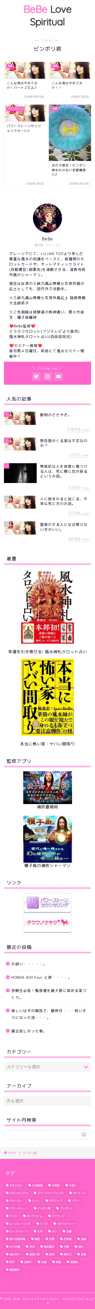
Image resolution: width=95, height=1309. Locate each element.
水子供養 (15, 1246)
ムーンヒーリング (20, 1224)
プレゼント (66, 1208)
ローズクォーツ (19, 1231)
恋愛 (51, 1239)
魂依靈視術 (47, 807)
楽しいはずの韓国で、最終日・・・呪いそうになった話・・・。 (49, 1014)
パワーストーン (19, 1208)
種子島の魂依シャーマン (47, 865)
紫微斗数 (34, 1254)
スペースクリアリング (50, 1193)
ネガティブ (55, 1201)
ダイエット (79, 1193)
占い (54, 1231)
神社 (80, 1246)
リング (44, 1224)
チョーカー (16, 1201)
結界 (51, 1254)
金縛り (28, 1262)
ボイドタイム (34, 1216)
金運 (43, 1262)
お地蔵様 (37, 1185)
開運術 (74, 1262)
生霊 (66, 1246)
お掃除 (56, 1185)
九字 (39, 1231)
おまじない (16, 1185)
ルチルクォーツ (66, 1224)
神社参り (15, 1254)
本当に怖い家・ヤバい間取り (47, 744)
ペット (13, 1216)
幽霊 (37, 1239)
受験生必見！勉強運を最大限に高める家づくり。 (49, 994)
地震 (69, 1231)
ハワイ (75, 1201)
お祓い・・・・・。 (29, 963)
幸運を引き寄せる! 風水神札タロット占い (47, 651)
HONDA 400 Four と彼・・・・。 (41, 977)
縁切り (68, 1254)
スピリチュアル (19, 1193)
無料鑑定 (49, 1246)
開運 (58, 1262)
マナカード (58, 1216)
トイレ (36, 1201)
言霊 (83, 1254)
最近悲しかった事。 (29, 1030)
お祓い (73, 1185)
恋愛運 (68, 1239)
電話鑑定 (15, 1269)
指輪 (83, 1239)
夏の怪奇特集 (17, 1239)
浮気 (32, 1246)
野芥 (12, 1262)
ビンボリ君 (43, 1208)
